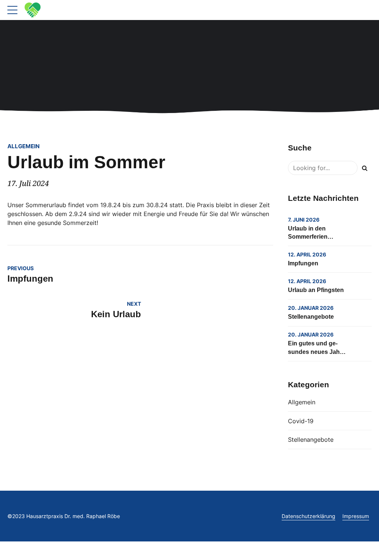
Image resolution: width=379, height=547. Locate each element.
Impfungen (303, 263)
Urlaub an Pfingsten (316, 290)
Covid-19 (300, 421)
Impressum (355, 516)
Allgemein (23, 146)
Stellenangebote (311, 317)
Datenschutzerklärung (308, 516)
